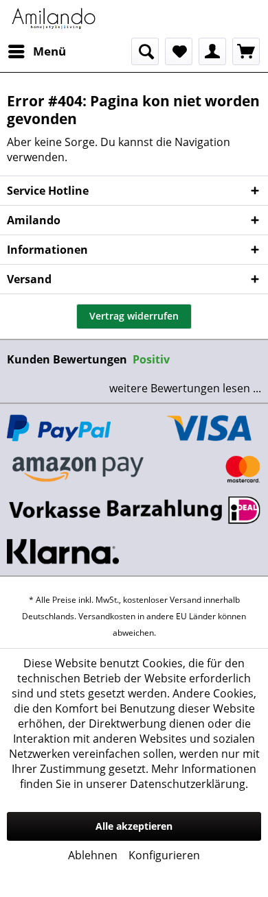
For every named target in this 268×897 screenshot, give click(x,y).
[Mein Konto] (212, 51)
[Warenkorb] (246, 51)
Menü (49, 51)
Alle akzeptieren (134, 826)
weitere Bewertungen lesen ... (185, 388)
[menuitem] (36, 51)
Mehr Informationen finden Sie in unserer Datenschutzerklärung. (138, 776)
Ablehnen (93, 855)
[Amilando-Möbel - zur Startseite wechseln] (54, 19)
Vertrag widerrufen (134, 315)
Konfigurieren (164, 855)
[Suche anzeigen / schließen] (145, 51)
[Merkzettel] (178, 51)
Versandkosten (106, 616)
